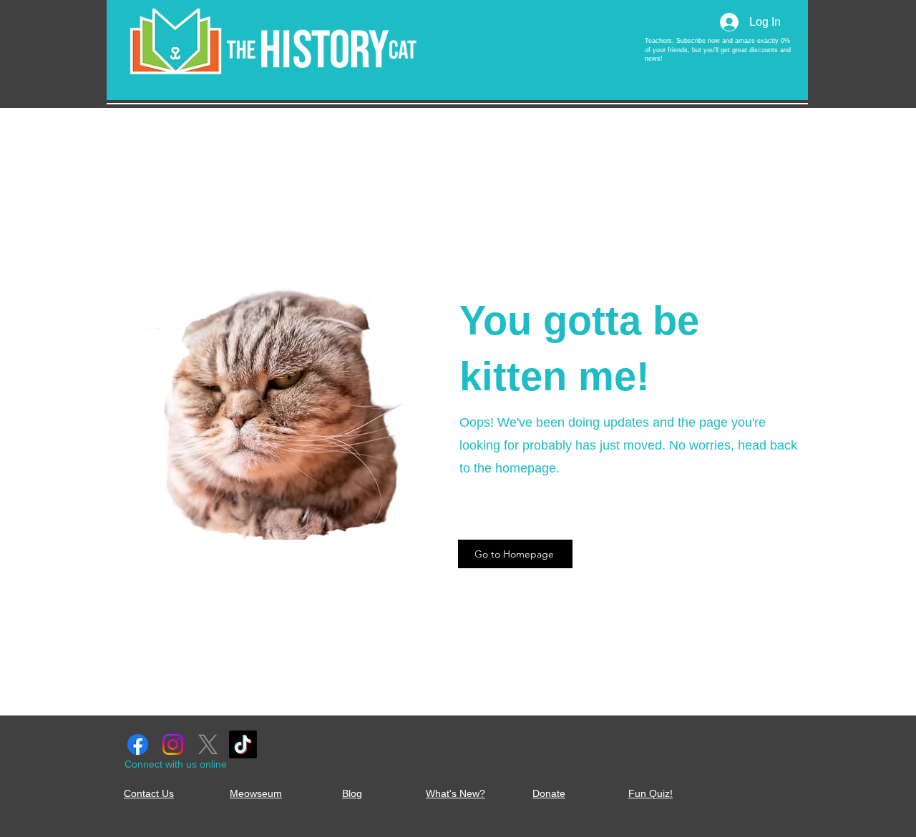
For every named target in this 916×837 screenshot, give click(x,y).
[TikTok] (243, 744)
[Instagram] (173, 744)
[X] (208, 744)
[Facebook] (138, 744)
